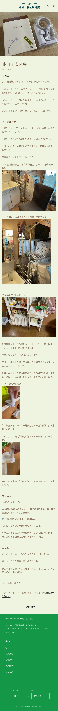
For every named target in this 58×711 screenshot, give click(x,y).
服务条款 (9, 672)
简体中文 (38, 696)
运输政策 (9, 660)
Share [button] (7, 76)
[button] (3, 6)
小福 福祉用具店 (25, 706)
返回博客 (31, 607)
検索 (7, 648)
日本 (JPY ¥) (18, 696)
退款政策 (9, 666)
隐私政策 (9, 654)
